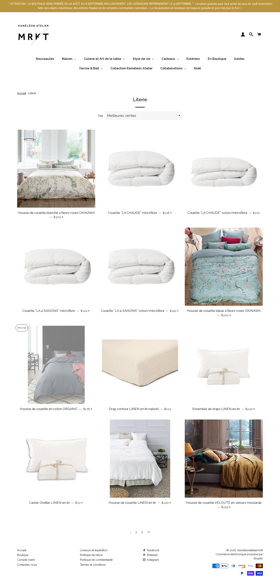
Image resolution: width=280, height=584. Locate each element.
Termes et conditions (93, 564)
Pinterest (152, 555)
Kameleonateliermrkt (250, 550)
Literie (32, 93)
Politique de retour (91, 555)
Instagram (152, 559)
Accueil (21, 93)
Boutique (22, 555)
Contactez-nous (27, 564)
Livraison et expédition (94, 550)
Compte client (26, 559)
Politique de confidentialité (96, 559)
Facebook (152, 550)
